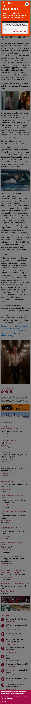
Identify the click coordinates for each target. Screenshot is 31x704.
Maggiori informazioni (7, 698)
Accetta (4, 701)
